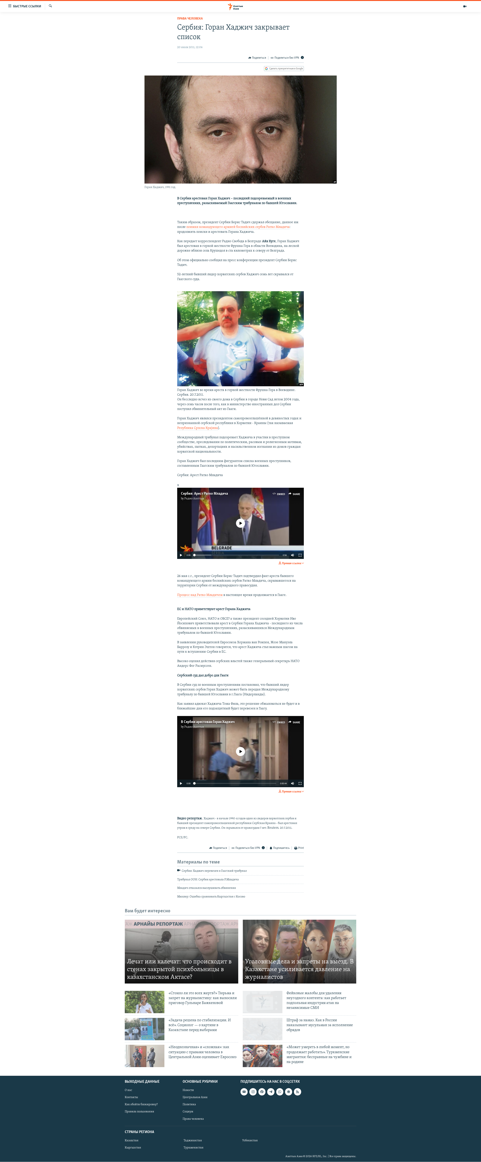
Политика (189, 1104)
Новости (188, 1090)
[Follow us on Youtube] (244, 1091)
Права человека (190, 18)
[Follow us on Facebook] (261, 1091)
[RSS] (297, 1091)
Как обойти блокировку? (141, 1104)
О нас (128, 1090)
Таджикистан (193, 1140)
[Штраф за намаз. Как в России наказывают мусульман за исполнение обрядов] (262, 1029)
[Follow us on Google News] (288, 1091)
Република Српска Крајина (197, 428)
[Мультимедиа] (464, 6)
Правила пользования (139, 1111)
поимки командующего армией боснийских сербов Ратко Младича (238, 227)
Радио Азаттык (194, 498)
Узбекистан (250, 1140)
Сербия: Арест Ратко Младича (204, 494)
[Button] (257, 57)
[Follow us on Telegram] (270, 1091)
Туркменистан (193, 1147)
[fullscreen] (300, 555)
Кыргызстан (133, 1147)
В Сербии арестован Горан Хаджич (208, 722)
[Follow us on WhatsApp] (279, 1091)
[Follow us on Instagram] (252, 1091)
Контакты (131, 1097)
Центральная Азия (195, 1097)
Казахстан (131, 1140)
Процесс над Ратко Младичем (200, 595)
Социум (188, 1111)
